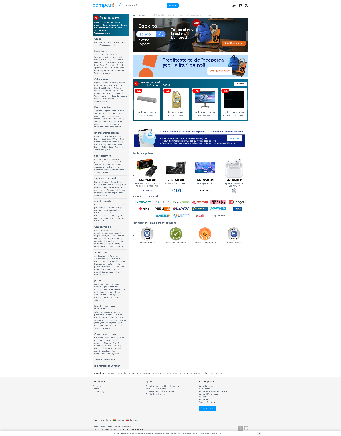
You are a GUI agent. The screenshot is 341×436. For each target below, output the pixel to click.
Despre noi (97, 386)
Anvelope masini (100, 256)
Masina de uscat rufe (102, 119)
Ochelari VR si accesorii (213, 373)
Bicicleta (97, 159)
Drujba (97, 236)
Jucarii (98, 280)
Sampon (105, 182)
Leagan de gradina (106, 317)
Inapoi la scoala (107, 22)
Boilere (106, 124)
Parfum (97, 182)
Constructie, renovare (106, 334)
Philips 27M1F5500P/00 (205, 113)
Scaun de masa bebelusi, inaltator (107, 205)
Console (106, 93)
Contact (96, 388)
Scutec (105, 213)
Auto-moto (119, 28)
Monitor (113, 83)
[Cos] (240, 5)
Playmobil (98, 287)
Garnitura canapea (101, 320)
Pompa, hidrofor (112, 244)
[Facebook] (240, 428)
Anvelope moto (100, 258)
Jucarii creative (107, 297)
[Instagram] (246, 428)
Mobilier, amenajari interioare (105, 307)
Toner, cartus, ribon (102, 96)
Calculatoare (101, 79)
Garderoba (120, 317)
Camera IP (98, 348)
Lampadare (98, 241)
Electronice (100, 51)
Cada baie (106, 351)
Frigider (107, 111)
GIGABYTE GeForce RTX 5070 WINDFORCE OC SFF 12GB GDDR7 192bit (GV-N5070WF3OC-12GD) (147, 183)
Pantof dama (99, 144)
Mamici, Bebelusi (103, 201)
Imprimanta (116, 93)
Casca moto (107, 266)
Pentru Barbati (113, 42)
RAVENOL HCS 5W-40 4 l (176, 113)
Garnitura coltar (116, 325)
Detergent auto (109, 261)
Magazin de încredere (176, 242)
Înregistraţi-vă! (207, 408)
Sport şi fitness (102, 155)
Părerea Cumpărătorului (205, 242)
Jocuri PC (97, 93)
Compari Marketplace (208, 394)
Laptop (97, 83)
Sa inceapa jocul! (100, 30)
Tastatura (117, 88)
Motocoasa (115, 238)
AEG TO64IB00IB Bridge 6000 (234, 113)
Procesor (103, 85)
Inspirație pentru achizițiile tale (160, 391)
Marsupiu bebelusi (117, 213)
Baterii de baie (110, 337)
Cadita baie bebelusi (102, 215)
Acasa (96, 22)
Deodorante (112, 190)
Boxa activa (108, 70)
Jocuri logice (112, 295)
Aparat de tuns (113, 185)
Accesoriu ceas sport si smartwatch (169, 373)
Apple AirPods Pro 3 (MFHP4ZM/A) (234, 183)
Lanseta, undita (108, 162)
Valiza (115, 139)
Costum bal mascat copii (111, 142)
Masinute (119, 284)
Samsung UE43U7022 (205, 182)
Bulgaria (133, 420)
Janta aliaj (121, 261)
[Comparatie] (234, 5)
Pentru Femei (99, 42)
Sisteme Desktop (108, 91)
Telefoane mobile (101, 54)
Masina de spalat (110, 113)
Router (120, 91)
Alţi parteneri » (218, 215)
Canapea (114, 320)
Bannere (203, 396)
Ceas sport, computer (141, 373)
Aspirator (98, 111)
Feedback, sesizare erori (156, 394)
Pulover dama (107, 147)
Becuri (107, 241)
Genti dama (106, 139)
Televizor (113, 54)
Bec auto (97, 261)
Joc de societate (107, 284)
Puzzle (96, 289)
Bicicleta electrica (112, 167)
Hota (120, 119)
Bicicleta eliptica (117, 170)
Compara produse (147, 242)
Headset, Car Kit (111, 68)
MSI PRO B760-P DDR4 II (176, 182)
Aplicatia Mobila (234, 242)
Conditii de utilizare (123, 426)
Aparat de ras (99, 190)
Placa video (113, 85)
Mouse (97, 91)
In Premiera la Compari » (108, 365)
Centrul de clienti (207, 386)
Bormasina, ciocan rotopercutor (106, 345)
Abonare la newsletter (156, 388)
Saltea (96, 312)
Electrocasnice (102, 107)
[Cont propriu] (247, 5)
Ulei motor (113, 256)
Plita (114, 119)
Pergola (109, 315)
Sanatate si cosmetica (106, 178)
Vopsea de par (100, 185)
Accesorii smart (194, 373)
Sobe (96, 121)
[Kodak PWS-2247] (147, 99)
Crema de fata (116, 182)
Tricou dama (120, 147)
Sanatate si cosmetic (111, 25)
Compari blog (99, 391)
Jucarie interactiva (111, 287)
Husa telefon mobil (101, 60)
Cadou (98, 38)
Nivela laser (98, 244)
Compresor (104, 238)
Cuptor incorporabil (108, 121)
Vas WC (116, 343)
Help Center (204, 388)
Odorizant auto (108, 272)
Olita (112, 218)
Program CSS (205, 399)
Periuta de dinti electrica (112, 187)
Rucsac (97, 136)
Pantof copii (111, 144)
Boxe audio (119, 70)
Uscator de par (111, 193)
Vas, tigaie (106, 236)
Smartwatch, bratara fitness (105, 57)
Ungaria (120, 420)
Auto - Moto (100, 252)
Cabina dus (98, 337)
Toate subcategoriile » (102, 33)
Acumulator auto (115, 258)
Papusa (101, 292)
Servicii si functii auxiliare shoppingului (163, 386)
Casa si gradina (102, 226)
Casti (120, 57)
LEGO (96, 284)
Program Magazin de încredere (213, 391)
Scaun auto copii (115, 207)
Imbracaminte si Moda (107, 132)
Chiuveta (107, 343)
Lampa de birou (119, 241)
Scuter (116, 266)
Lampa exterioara (112, 233)
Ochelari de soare (109, 136)
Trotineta (106, 159)
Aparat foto (110, 65)
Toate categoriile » (104, 359)
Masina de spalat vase (110, 116)
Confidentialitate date (102, 426)
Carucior (97, 210)
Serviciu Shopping (207, 402)
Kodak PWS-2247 (147, 113)
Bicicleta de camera (101, 170)
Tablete (105, 83)
